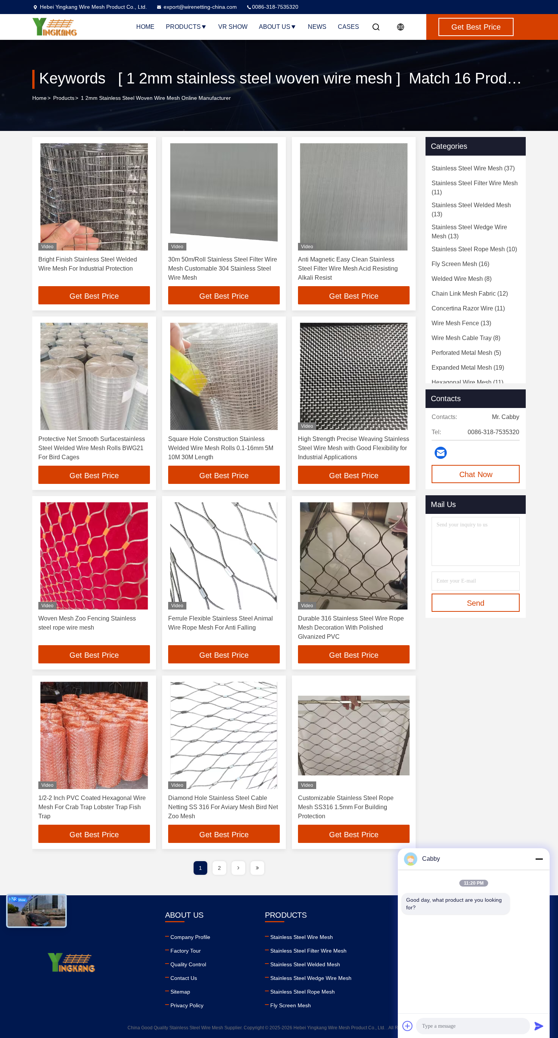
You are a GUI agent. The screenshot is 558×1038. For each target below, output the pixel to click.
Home (145, 27)
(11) (475, 187)
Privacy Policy (186, 1005)
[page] (238, 868)
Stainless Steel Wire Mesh (301, 937)
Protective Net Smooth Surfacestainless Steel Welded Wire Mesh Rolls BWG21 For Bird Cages (91, 448)
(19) (468, 367)
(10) (474, 249)
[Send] (539, 1026)
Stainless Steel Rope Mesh (302, 992)
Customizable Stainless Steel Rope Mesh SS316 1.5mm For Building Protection (346, 807)
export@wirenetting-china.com (200, 7)
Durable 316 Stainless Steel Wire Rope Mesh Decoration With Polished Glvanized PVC (351, 627)
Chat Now (475, 474)
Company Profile (190, 937)
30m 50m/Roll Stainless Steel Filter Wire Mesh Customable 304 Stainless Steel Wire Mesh (222, 268)
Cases (348, 27)
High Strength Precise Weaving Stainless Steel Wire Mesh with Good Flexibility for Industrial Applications (353, 448)
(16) (460, 264)
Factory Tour (185, 951)
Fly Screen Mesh (290, 1005)
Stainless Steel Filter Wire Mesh (308, 951)
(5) (466, 353)
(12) (470, 293)
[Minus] (539, 858)
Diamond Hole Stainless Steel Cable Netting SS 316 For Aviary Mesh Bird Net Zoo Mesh (223, 807)
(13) (471, 209)
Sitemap (180, 992)
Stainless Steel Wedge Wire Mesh (311, 978)
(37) (473, 168)
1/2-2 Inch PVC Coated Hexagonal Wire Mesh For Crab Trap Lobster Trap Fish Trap (92, 807)
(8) (462, 279)
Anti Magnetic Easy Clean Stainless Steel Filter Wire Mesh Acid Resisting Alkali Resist (348, 268)
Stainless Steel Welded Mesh (305, 964)
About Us (274, 27)
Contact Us (183, 978)
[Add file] (407, 1026)
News (317, 27)
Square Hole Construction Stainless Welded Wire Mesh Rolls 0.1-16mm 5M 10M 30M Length (220, 448)
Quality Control (188, 964)
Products (183, 27)
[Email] (441, 453)
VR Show (232, 27)
